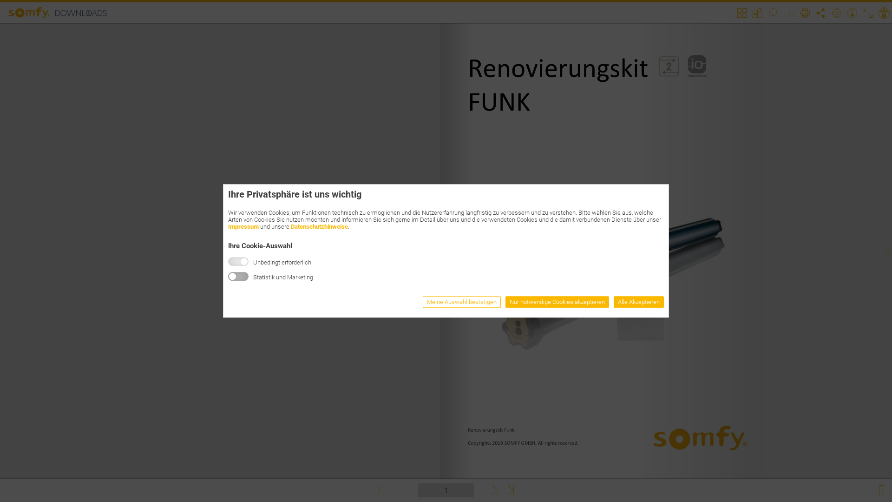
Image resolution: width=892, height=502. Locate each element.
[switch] (238, 276)
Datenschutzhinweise (319, 226)
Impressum (243, 226)
